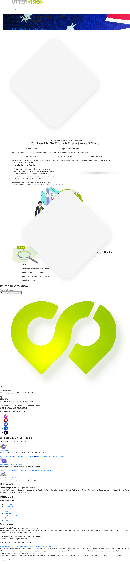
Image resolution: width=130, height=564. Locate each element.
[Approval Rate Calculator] (3, 474)
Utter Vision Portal (6, 450)
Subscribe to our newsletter (11, 293)
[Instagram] (6, 416)
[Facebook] (6, 424)
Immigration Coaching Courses (11, 464)
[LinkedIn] (6, 428)
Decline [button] (12, 560)
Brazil (50, 456)
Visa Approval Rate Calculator (35, 29)
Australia (31, 456)
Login (14, 9)
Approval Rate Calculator (9, 478)
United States (20, 456)
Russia (55, 456)
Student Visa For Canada (20, 470)
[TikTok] (6, 432)
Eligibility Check (18, 29)
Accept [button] (3, 560)
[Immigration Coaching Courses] (3, 460)
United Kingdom (42, 456)
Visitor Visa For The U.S (38, 470)
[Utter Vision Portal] (3, 446)
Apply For (3, 456)
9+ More (50, 470)
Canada (10, 456)
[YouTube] (6, 420)
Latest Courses (5, 470)
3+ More (61, 456)
